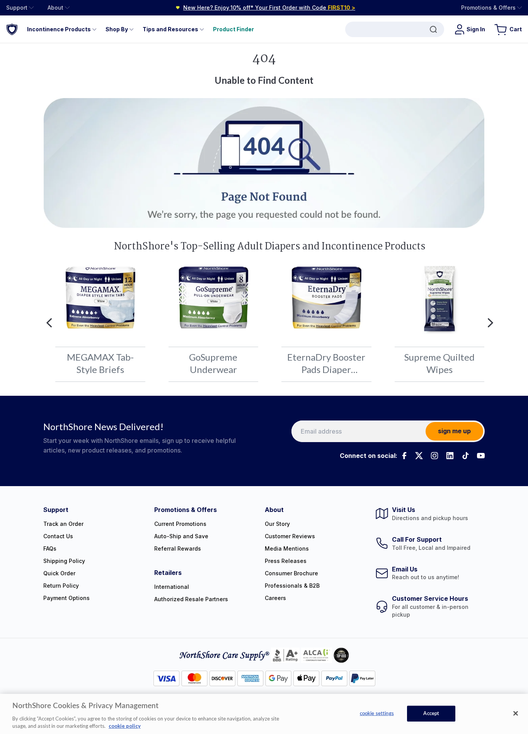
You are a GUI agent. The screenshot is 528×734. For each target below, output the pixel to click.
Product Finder (233, 29)
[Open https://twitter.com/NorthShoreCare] (419, 455)
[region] (264, 714)
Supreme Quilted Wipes (439, 362)
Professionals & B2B (292, 585)
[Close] (515, 713)
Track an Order (63, 523)
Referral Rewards (177, 548)
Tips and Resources (170, 29)
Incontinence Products (59, 29)
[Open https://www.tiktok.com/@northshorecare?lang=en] (465, 455)
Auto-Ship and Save (181, 536)
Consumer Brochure (291, 573)
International (171, 586)
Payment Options (66, 598)
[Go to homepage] (12, 29)
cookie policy (125, 726)
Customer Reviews (290, 536)
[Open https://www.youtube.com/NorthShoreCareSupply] (481, 455)
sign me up (454, 431)
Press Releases (286, 561)
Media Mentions (287, 548)
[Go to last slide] (49, 322)
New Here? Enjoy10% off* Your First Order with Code (269, 7)
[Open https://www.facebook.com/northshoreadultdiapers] (403, 455)
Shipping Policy (64, 561)
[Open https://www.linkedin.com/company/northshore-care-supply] (450, 455)
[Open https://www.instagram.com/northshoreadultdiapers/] (434, 455)
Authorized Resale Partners (191, 599)
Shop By (117, 29)
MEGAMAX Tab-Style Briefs (100, 362)
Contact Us (58, 536)
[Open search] (394, 29)
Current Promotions (180, 523)
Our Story (277, 523)
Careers (275, 598)
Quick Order (59, 573)
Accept (431, 713)
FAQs (49, 548)
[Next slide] (490, 322)
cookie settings (377, 713)
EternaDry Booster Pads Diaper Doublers (326, 362)
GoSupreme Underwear (213, 362)
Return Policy (61, 585)
